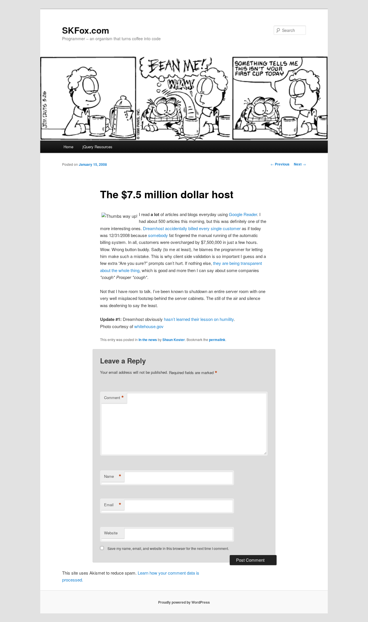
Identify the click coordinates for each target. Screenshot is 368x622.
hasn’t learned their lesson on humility (199, 319)
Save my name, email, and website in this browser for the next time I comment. (168, 548)
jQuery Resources (97, 146)
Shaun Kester (173, 339)
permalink (217, 339)
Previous (280, 164)
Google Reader (243, 214)
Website (111, 533)
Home (68, 146)
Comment (114, 397)
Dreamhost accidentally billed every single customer (192, 228)
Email (112, 504)
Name (112, 476)
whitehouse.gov (149, 326)
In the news (148, 339)
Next (300, 164)
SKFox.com (85, 30)
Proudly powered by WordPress (184, 602)
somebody (158, 235)
